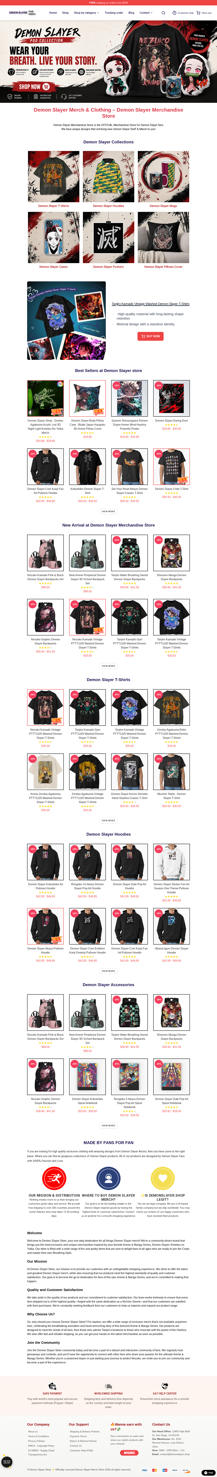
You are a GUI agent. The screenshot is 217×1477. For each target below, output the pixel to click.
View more (108, 511)
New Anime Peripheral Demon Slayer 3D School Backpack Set (87, 579)
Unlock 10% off (6, 1462)
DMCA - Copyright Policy (41, 1445)
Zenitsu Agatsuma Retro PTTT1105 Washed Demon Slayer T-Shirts (171, 733)
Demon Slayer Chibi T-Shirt (171, 488)
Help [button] (211, 1473)
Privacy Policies (36, 1441)
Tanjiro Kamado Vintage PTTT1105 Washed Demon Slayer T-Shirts (171, 643)
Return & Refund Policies (83, 1441)
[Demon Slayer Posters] (108, 237)
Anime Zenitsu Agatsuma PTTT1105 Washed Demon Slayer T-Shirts (45, 798)
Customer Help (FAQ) (81, 1450)
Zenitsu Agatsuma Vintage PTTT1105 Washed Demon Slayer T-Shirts (87, 798)
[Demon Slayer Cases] (53, 237)
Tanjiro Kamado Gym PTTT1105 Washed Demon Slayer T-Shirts (129, 643)
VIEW (45, 413)
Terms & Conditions (38, 1436)
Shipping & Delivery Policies (85, 1431)
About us (33, 1431)
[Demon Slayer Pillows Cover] (163, 237)
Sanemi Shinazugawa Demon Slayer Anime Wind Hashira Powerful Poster (130, 424)
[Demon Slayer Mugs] (163, 176)
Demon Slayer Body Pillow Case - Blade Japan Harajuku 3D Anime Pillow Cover (87, 424)
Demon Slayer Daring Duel (171, 420)
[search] (163, 12)
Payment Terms (78, 1436)
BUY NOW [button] (153, 336)
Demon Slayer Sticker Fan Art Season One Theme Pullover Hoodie (171, 888)
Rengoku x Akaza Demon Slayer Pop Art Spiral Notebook (129, 1103)
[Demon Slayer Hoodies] (108, 176)
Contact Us (76, 1445)
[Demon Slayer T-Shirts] (53, 176)
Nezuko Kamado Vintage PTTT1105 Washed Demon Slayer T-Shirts (87, 643)
